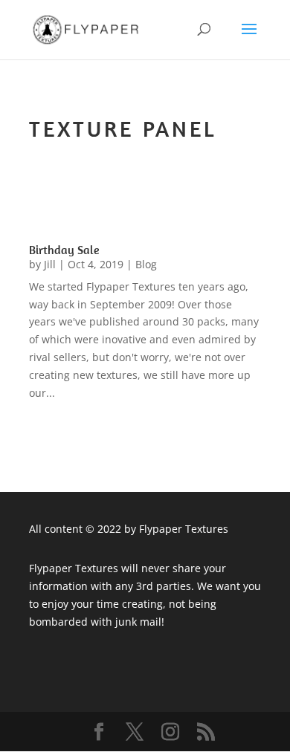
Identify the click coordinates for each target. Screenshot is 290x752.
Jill (50, 264)
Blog (146, 264)
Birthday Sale (64, 249)
